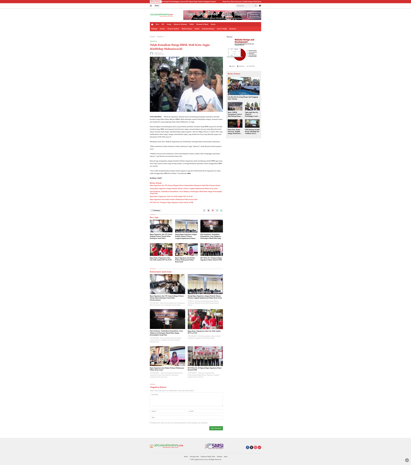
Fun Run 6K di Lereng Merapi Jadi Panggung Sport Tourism (243, 98)
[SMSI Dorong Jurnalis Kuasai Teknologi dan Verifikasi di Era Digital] (252, 123)
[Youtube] (259, 448)
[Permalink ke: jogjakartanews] (151, 53)
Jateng (169, 24)
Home (157, 5)
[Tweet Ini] (208, 210)
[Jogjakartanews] (161, 15)
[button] (256, 5)
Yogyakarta (153, 41)
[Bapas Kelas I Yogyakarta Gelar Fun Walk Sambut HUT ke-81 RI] (161, 249)
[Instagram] (255, 448)
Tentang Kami (194, 456)
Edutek (213, 24)
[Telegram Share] (217, 210)
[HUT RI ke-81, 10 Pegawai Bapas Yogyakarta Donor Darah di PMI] (211, 249)
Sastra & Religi (222, 29)
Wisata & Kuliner (173, 29)
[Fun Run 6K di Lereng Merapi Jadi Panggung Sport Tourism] (244, 86)
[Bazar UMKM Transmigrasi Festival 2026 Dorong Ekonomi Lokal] (235, 106)
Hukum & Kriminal (180, 24)
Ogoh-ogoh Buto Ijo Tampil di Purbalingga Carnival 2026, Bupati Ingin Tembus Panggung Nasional (252, 114)
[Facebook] (247, 448)
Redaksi (219, 456)
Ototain (162, 29)
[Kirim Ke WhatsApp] (221, 210)
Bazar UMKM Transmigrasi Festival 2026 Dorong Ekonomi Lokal (235, 114)
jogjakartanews (158, 53)
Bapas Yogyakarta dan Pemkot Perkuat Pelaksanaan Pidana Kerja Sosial (173, 199)
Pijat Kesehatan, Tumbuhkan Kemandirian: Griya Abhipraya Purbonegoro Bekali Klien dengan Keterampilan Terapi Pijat (186, 192)
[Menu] (151, 6)
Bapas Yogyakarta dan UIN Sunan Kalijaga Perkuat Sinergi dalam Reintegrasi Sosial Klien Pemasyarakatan (185, 185)
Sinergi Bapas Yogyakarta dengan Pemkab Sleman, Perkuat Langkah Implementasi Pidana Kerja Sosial (183, 188)
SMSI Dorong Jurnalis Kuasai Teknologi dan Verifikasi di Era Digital (252, 132)
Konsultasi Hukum (208, 29)
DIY (163, 24)
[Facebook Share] (204, 210)
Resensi (197, 29)
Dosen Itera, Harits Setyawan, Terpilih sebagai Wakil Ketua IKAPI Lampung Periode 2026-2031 (212, 1)
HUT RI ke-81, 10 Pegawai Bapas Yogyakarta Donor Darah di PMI (171, 202)
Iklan (225, 456)
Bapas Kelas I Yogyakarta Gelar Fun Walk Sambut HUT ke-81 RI (171, 196)
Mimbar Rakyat (187, 29)
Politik (191, 24)
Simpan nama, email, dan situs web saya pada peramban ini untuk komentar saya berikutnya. (180, 423)
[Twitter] (251, 448)
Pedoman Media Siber (208, 456)
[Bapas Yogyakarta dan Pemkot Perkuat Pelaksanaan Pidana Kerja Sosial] (186, 249)
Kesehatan (232, 29)
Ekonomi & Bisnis (202, 24)
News (157, 24)
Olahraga (154, 29)
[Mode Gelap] (260, 6)
